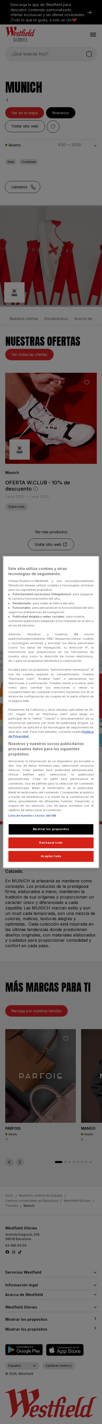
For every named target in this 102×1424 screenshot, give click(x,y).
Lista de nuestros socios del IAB (32, 815)
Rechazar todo (51, 842)
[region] (51, 712)
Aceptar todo (51, 856)
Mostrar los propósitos (51, 829)
